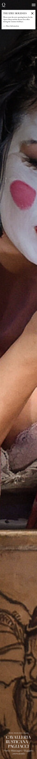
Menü (33, 4)
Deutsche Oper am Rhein (4, 5)
